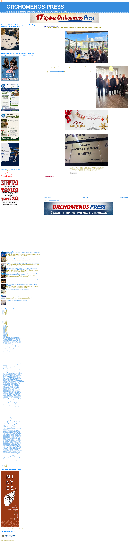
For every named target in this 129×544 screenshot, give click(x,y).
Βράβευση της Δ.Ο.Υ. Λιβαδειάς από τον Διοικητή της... (11, 416)
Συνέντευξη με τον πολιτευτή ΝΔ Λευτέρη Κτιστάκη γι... (11, 377)
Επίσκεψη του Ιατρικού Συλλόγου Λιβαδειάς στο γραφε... (12, 338)
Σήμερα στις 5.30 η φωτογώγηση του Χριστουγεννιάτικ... (12, 370)
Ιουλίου (4, 331)
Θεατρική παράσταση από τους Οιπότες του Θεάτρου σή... (12, 440)
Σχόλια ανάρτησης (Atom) (54, 200)
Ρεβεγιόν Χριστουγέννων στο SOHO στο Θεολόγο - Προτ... (12, 398)
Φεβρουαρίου (5, 326)
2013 (3, 314)
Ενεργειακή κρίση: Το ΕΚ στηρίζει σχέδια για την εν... (11, 422)
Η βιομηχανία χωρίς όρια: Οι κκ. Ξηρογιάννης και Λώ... (11, 451)
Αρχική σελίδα (85, 197)
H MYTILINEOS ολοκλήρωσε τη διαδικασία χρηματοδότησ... (12, 401)
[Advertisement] (76, 187)
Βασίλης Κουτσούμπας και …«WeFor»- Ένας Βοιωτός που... (12, 419)
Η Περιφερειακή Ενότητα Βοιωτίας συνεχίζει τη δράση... (11, 368)
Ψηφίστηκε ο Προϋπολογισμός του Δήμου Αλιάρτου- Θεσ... (12, 364)
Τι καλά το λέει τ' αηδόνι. (7, 343)
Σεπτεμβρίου (5, 333)
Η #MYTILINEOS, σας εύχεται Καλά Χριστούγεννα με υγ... (12, 426)
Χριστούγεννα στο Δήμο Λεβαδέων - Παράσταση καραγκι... (12, 436)
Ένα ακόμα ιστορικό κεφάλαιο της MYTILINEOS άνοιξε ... (12, 348)
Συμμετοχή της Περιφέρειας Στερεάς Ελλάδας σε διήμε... (12, 388)
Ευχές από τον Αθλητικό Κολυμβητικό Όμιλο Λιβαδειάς (11, 361)
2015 (3, 316)
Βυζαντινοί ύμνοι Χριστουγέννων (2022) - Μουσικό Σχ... (12, 444)
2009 (3, 310)
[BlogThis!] (72, 173)
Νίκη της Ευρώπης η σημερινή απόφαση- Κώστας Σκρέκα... (12, 378)
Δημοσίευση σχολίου (47, 178)
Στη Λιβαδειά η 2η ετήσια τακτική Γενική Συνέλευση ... (11, 337)
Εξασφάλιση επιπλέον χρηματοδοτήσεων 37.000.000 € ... (12, 439)
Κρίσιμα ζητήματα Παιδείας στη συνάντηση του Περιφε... (12, 395)
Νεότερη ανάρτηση (47, 197)
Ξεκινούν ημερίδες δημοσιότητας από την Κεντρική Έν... (12, 421)
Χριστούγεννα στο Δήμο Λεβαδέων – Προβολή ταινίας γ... (12, 393)
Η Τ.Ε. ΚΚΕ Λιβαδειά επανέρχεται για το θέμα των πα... (11, 339)
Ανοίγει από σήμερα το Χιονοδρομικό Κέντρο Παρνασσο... (12, 414)
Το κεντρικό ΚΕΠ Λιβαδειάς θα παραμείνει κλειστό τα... (11, 394)
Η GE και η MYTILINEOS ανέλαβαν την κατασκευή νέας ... (12, 375)
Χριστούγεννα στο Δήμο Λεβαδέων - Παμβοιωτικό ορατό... (12, 391)
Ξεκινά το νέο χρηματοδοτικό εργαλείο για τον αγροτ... (11, 371)
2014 (3, 315)
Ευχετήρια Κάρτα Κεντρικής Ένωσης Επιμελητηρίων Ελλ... (12, 454)
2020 (3, 322)
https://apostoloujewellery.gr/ (57, 71)
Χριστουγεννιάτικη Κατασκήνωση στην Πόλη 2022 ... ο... (12, 384)
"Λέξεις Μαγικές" (5, 429)
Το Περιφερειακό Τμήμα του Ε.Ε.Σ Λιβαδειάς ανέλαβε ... (11, 359)
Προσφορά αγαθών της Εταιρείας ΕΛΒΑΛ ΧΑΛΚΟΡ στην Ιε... (12, 432)
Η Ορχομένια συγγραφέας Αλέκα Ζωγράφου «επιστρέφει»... (12, 457)
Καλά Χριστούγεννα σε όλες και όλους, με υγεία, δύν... (11, 417)
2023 (3, 463)
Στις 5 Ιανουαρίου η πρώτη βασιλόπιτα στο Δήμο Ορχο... (12, 441)
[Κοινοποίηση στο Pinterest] (76, 173)
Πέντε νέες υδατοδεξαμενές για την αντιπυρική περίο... (11, 452)
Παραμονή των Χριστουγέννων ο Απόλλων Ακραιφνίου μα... (12, 380)
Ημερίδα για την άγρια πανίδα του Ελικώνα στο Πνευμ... (12, 386)
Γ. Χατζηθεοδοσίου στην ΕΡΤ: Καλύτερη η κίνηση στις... (11, 453)
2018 (3, 320)
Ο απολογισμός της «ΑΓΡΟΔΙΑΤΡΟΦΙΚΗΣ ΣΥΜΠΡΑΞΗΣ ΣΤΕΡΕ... (13, 381)
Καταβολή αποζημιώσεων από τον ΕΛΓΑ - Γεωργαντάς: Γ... (12, 400)
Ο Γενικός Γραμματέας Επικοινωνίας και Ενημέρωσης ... (12, 367)
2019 (3, 321)
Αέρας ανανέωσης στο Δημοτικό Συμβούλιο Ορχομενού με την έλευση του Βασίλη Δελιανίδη (22, 263)
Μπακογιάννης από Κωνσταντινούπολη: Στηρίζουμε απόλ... (12, 450)
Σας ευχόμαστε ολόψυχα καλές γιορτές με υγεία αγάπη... (12, 431)
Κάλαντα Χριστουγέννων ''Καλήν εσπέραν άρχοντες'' (11, 427)
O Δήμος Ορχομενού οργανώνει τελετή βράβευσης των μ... (12, 433)
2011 (3, 312)
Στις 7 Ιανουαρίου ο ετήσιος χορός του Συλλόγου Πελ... (11, 455)
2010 (3, 311)
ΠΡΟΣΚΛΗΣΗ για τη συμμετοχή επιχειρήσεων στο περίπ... (12, 446)
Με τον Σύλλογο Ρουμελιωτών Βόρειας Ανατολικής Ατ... (12, 347)
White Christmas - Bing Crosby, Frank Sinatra (10, 449)
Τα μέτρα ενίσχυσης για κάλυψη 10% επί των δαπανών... (12, 366)
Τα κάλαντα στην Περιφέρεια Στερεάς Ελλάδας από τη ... (12, 423)
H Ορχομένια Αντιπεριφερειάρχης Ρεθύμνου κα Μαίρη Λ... (12, 396)
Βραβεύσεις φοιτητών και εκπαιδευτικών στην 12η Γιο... (12, 438)
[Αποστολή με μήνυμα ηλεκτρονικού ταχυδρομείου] (71, 173)
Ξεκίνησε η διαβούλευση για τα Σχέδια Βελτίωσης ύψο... (12, 445)
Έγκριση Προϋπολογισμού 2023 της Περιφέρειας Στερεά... (12, 342)
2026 (3, 466)
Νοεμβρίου (5, 335)
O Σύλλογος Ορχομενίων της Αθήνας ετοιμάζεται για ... (11, 425)
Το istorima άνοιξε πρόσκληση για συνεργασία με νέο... (12, 369)
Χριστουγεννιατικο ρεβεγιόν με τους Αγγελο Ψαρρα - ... (11, 424)
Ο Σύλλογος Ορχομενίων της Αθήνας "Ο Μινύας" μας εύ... (12, 399)
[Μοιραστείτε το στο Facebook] (75, 173)
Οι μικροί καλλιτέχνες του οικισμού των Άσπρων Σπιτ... (11, 448)
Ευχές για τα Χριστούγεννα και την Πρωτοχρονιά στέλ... (12, 341)
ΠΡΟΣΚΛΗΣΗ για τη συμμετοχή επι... (9, 365)
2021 (3, 323)
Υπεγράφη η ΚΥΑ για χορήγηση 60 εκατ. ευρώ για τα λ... (12, 362)
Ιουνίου (4, 330)
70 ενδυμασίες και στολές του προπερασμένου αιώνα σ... (12, 392)
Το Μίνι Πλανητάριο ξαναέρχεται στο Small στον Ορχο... (12, 434)
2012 (3, 313)
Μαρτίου (4, 327)
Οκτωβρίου (5, 334)
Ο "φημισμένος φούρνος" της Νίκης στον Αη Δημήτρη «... (12, 385)
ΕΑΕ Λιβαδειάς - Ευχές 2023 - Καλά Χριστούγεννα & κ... (12, 379)
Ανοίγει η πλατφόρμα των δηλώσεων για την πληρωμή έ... (12, 363)
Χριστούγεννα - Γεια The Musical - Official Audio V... (11, 430)
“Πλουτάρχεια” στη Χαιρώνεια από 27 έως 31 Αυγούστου (16, 300)
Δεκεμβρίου (5, 336)
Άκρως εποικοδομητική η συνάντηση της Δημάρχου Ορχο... (12, 372)
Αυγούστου (5, 332)
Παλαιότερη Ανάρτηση (124, 197)
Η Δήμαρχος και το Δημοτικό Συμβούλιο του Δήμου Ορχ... (12, 418)
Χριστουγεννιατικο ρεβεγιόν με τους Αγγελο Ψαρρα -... (11, 390)
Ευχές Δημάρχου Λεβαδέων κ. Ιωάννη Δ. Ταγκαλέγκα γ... (12, 415)
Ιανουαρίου (5, 325)
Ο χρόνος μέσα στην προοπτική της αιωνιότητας (10, 458)
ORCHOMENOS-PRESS (35, 7)
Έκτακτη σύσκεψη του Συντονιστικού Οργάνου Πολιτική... (12, 447)
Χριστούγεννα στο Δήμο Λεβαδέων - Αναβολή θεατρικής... (12, 437)
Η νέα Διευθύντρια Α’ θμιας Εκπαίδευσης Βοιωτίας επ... (11, 346)
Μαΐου (4, 329)
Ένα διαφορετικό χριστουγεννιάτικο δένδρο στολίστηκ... (12, 360)
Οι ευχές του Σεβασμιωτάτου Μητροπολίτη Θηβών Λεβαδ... (12, 428)
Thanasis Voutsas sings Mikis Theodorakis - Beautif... (11, 397)
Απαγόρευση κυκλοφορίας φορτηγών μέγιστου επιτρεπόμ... (12, 420)
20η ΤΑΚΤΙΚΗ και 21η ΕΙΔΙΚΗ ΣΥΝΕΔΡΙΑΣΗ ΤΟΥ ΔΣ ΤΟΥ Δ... (13, 373)
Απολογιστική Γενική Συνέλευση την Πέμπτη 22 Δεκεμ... (12, 382)
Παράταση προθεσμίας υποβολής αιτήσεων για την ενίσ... (12, 442)
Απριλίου (4, 328)
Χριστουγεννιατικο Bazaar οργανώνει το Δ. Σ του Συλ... (11, 340)
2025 (3, 465)
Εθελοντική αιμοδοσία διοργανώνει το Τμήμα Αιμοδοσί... (12, 345)
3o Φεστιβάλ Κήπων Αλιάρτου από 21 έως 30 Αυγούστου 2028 (17, 289)
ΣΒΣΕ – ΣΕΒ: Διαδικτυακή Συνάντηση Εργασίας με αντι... (12, 403)
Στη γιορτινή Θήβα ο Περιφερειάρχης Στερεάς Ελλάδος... (12, 389)
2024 (3, 464)
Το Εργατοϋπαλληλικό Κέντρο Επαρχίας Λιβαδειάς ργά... (12, 402)
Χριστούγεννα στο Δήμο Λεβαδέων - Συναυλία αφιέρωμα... (12, 435)
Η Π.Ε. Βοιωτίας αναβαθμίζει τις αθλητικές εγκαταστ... (11, 456)
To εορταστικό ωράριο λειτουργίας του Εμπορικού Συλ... (12, 387)
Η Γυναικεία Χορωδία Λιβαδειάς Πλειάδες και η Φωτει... (11, 344)
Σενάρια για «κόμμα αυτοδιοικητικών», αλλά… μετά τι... (11, 383)
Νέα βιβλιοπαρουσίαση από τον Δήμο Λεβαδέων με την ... (12, 374)
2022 (3, 324)
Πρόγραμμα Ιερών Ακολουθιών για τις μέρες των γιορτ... (12, 376)
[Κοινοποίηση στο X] (73, 173)
